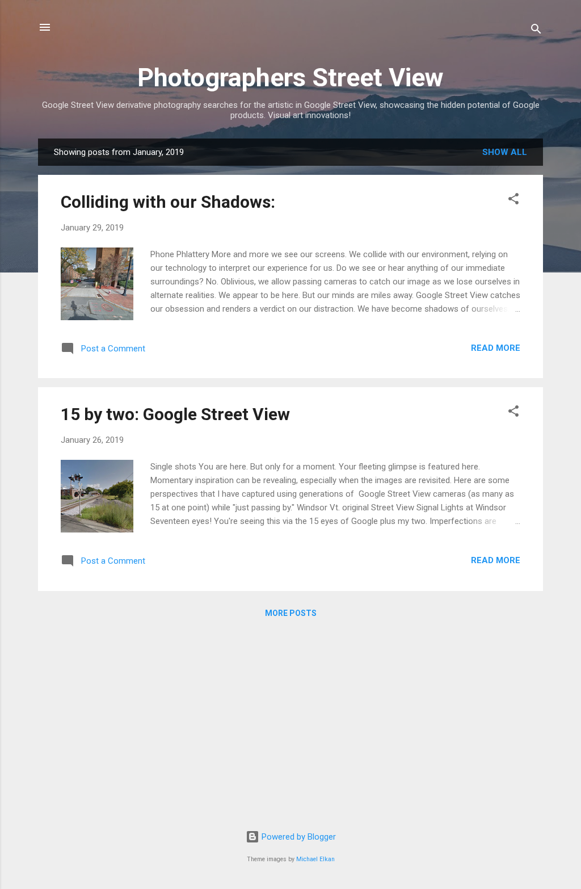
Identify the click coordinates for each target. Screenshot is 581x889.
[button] (513, 200)
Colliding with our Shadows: (168, 202)
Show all (504, 152)
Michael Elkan (315, 859)
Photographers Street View (290, 77)
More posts (291, 613)
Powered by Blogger (297, 837)
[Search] (536, 31)
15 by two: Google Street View (175, 414)
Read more (495, 348)
